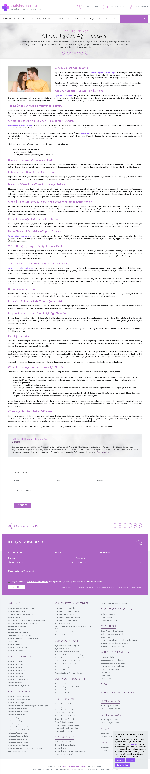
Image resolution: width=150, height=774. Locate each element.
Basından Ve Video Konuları (111, 669)
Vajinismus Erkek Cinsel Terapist (112, 646)
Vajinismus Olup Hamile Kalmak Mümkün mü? (71, 687)
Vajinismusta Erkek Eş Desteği (18, 730)
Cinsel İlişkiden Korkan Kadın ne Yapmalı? (69, 658)
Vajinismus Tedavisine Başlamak (19, 700)
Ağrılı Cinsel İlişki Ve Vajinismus (66, 713)
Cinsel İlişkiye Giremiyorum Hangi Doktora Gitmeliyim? (27, 620)
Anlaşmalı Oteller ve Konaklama (112, 666)
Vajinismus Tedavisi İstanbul (18, 709)
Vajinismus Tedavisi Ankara (18, 712)
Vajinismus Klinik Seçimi (16, 703)
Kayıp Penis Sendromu (109, 620)
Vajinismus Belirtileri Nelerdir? (18, 632)
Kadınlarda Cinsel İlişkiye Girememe (21, 614)
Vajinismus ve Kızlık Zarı (16, 670)
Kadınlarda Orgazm (62, 748)
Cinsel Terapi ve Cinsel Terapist (112, 631)
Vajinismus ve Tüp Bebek (64, 693)
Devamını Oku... (103, 452)
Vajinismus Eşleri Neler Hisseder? (66, 670)
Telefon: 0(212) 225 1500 (109, 706)
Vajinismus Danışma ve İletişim (112, 660)
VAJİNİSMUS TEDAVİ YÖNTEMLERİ (61, 18)
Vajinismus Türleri (14, 629)
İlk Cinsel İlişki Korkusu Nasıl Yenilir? (67, 661)
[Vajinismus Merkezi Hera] (63, 53)
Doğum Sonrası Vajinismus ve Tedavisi (22, 721)
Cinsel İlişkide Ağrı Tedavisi (64, 719)
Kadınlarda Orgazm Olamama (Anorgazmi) (70, 751)
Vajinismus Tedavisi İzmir (17, 715)
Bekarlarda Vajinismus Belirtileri (19, 635)
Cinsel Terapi (105, 637)
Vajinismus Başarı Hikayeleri (18, 745)
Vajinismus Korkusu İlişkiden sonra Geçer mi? (71, 655)
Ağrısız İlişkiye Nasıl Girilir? (64, 707)
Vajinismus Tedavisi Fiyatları (18, 739)
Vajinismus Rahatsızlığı (16, 664)
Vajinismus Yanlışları (15, 661)
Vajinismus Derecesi (15, 644)
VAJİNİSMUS (8, 18)
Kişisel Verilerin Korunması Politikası (56, 769)
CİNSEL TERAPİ (108, 626)
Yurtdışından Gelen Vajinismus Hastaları (69, 673)
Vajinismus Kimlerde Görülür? (65, 664)
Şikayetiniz (80, 558)
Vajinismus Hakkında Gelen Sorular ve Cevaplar (25, 748)
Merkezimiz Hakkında (108, 657)
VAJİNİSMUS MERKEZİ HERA (115, 652)
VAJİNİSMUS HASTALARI (66, 641)
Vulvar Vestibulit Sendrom (64, 722)
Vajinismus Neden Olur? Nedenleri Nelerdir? (23, 638)
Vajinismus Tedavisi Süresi (17, 733)
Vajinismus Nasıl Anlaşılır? (17, 611)
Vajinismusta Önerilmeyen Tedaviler (68, 635)
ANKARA (105, 729)
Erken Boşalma (106, 617)
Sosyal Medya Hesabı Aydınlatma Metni (103, 769)
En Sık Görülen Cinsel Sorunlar (65, 742)
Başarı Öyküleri (106, 675)
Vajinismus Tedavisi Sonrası (18, 742)
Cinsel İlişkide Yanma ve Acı (64, 710)
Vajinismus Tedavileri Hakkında (19, 736)
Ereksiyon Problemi (108, 614)
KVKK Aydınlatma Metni (37, 582)
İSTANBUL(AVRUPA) (110, 701)
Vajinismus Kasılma (15, 617)
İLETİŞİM (110, 18)
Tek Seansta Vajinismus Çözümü (66, 632)
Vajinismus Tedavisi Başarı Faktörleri (21, 727)
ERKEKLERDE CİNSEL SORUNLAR (117, 609)
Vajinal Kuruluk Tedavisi (63, 731)
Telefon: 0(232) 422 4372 (109, 747)
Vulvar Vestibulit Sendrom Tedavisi (67, 725)
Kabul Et (120, 760)
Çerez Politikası (132, 744)
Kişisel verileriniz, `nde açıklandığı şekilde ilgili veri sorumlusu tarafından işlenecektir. (59, 582)
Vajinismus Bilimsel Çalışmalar (18, 686)
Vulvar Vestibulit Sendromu (20, 268)
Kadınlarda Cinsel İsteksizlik (65, 745)
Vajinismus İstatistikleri (16, 683)
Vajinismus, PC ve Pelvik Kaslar (19, 680)
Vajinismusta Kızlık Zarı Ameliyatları (67, 617)
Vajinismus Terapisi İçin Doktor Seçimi (114, 643)
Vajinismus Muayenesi (16, 650)
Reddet (130, 760)
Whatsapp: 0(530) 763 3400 (110, 709)
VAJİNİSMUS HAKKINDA (20, 657)
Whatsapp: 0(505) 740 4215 (110, 737)
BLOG (104, 684)
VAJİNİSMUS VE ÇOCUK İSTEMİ (70, 679)
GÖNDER (22, 505)
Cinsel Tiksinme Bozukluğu (64, 754)
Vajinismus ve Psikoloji (16, 667)
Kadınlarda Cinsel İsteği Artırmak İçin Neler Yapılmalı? (120, 640)
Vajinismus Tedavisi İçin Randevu (113, 663)
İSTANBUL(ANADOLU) (111, 715)
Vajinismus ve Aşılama (62, 690)
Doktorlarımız (106, 672)
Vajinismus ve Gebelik (62, 684)
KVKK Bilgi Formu (79, 769)
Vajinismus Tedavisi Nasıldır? (18, 696)
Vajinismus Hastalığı (62, 667)
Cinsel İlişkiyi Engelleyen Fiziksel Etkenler (22, 623)
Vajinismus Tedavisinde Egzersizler (67, 611)
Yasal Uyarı (36, 769)
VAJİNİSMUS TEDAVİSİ (29, 18)
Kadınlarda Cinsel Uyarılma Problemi (114, 603)
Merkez (11, 558)
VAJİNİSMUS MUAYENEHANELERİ (117, 693)
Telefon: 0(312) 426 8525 (109, 734)
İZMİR (104, 743)
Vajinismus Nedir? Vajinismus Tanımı (21, 608)
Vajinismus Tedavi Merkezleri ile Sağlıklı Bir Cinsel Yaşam (28, 706)
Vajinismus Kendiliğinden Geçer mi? (67, 646)
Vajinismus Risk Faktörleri (17, 626)
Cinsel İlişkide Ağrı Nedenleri (65, 716)
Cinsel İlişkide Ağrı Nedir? (63, 704)
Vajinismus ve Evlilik (62, 649)
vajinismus (85, 133)
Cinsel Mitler (12, 641)
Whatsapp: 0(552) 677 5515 (110, 723)
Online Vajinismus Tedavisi (17, 751)
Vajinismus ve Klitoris (15, 673)
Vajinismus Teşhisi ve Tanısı (18, 647)
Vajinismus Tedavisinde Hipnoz (66, 620)
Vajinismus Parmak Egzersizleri (66, 614)
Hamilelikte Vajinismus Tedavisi (19, 718)
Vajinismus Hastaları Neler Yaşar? (67, 652)
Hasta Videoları (106, 678)
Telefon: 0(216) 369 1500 (109, 720)
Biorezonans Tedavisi (62, 623)
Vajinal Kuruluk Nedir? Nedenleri (66, 728)
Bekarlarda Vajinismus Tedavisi (19, 724)
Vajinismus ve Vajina (15, 677)
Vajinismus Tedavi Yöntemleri (65, 608)
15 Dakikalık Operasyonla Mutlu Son (30, 439)
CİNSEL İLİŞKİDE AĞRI (92, 18)
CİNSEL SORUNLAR (64, 737)
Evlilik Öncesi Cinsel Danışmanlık (112, 634)
